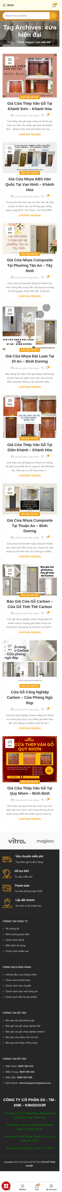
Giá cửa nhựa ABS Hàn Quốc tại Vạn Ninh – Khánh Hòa (29, 184)
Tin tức (34, 97)
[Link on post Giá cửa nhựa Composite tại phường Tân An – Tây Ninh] (30, 238)
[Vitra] (17, 840)
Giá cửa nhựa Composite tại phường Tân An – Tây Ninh (30, 265)
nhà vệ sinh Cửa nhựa (27, 115)
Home (11, 42)
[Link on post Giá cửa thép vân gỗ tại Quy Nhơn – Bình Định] (30, 759)
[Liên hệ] (6, 1186)
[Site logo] (32, 5)
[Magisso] (45, 840)
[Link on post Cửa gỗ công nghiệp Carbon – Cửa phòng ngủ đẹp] (30, 663)
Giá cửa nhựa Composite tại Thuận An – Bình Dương (30, 525)
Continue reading (30, 134)
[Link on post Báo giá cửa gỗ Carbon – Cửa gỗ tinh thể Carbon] (30, 580)
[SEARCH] (53, 15)
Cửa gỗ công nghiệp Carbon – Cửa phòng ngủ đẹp (30, 697)
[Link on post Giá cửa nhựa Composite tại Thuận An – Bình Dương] (30, 499)
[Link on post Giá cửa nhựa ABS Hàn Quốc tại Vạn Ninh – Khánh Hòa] (30, 157)
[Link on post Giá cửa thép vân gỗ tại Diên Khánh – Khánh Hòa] (30, 417)
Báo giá (25, 97)
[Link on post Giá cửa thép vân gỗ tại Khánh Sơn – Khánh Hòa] (30, 75)
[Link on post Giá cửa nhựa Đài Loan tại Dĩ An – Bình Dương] (30, 327)
